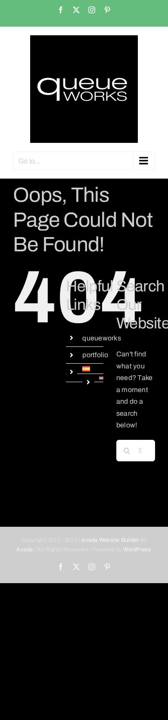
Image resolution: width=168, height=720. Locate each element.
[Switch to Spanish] (92, 368)
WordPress (137, 550)
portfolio (95, 354)
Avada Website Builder (110, 540)
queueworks (101, 338)
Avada (24, 550)
